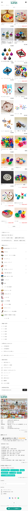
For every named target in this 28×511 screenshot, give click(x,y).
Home (2, 5)
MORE (14, 226)
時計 (5, 283)
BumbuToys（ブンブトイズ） (10, 248)
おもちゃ (6, 251)
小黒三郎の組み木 (8, 272)
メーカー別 (6, 318)
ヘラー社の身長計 (8, 286)
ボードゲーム (7, 258)
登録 (25, 389)
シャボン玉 (6, 297)
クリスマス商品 (7, 304)
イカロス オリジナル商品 (9, 255)
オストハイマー (7, 307)
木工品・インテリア (8, 269)
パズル (5, 265)
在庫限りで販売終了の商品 (9, 314)
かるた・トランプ (8, 262)
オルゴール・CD (7, 290)
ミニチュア (6, 279)
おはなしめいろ (7, 293)
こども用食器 (7, 300)
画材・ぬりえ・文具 (8, 276)
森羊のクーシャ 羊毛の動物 (10, 311)
